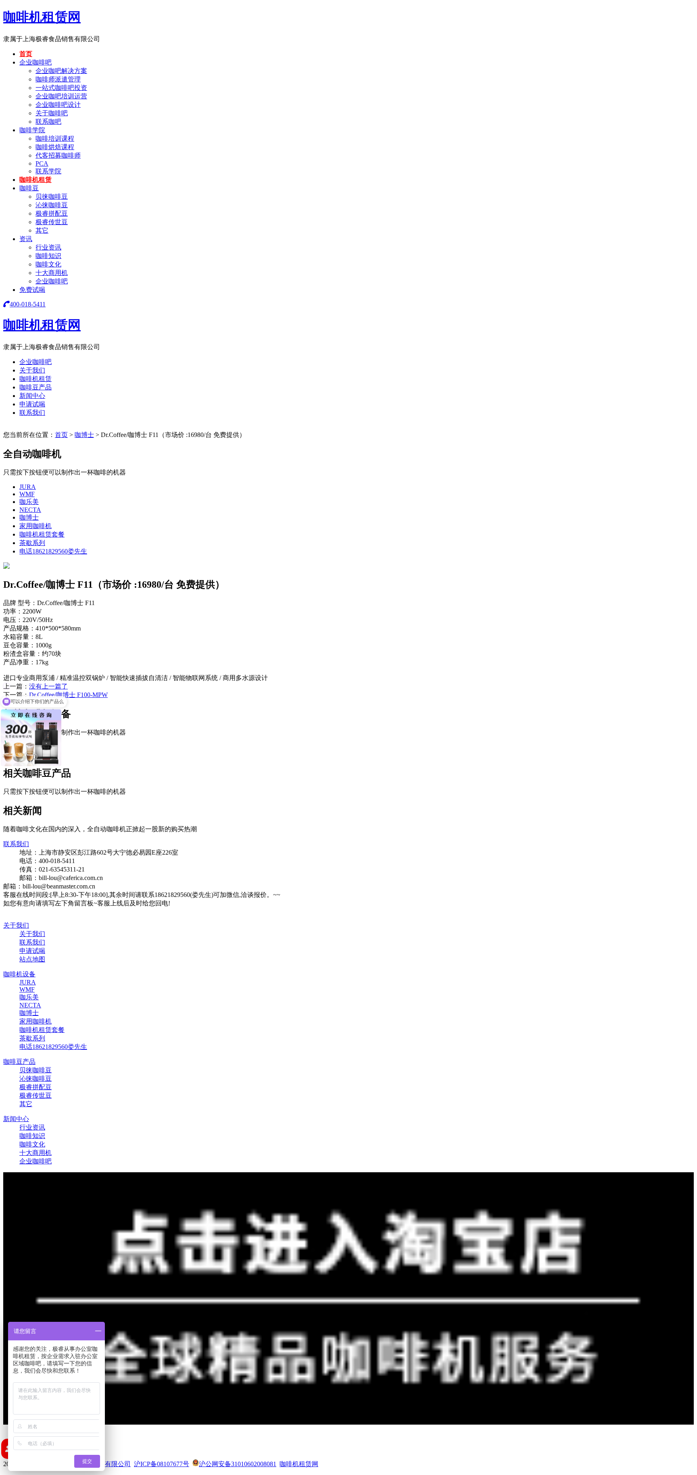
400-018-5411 (28, 304)
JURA (27, 486)
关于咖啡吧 (51, 113)
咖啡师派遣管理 (58, 79)
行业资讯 (48, 247)
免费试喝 (32, 289)
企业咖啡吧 (35, 62)
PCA (41, 163)
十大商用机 (51, 272)
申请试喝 (32, 404)
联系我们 (32, 412)
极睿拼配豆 (51, 213)
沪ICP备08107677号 (161, 1463)
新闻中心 (32, 395)
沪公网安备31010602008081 (237, 1463)
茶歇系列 (32, 542)
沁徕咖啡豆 (51, 205)
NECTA (30, 509)
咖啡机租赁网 (42, 17)
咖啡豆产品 (35, 387)
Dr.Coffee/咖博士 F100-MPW (68, 694)
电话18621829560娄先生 (53, 551)
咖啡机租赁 (35, 179)
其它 (41, 230)
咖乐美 (29, 501)
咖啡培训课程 (54, 138)
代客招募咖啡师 (58, 155)
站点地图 (32, 959)
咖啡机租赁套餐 (42, 534)
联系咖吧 (48, 121)
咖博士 (84, 434)
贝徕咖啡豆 (51, 196)
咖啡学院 (32, 130)
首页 (25, 53)
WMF (27, 494)
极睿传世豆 (51, 221)
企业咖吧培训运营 (61, 96)
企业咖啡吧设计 (58, 104)
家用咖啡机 (35, 525)
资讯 (25, 238)
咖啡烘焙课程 (54, 147)
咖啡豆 (29, 188)
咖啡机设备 (19, 974)
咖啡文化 (48, 264)
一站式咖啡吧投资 (61, 87)
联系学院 (48, 171)
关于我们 (32, 370)
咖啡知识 (48, 255)
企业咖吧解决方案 (61, 70)
